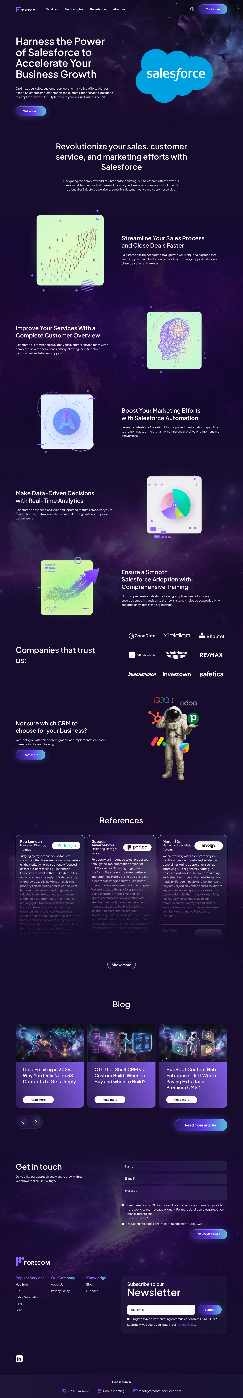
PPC (19, 1291)
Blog (89, 1284)
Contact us (213, 9)
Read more (38, 1099)
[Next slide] (36, 1121)
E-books (92, 1291)
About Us (57, 1284)
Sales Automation (27, 1297)
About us (119, 9)
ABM (19, 1303)
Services (52, 9)
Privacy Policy (136, 1218)
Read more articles (201, 1125)
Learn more (30, 755)
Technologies (74, 9)
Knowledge (98, 9)
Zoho (19, 1310)
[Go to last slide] (22, 1121)
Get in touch (31, 111)
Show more (121, 964)
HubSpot (22, 1284)
